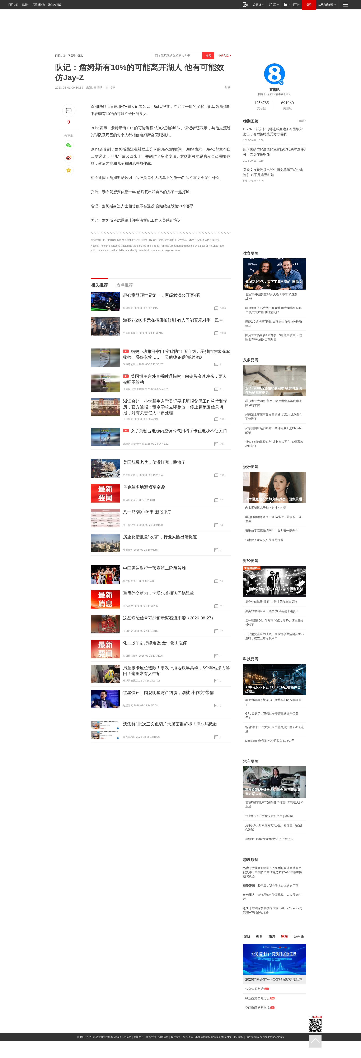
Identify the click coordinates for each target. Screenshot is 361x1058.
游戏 (247, 936)
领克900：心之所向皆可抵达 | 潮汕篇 (269, 816)
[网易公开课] (258, 4)
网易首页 (13, 4)
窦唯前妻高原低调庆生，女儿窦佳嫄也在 (271, 530)
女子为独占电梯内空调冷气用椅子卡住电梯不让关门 (179, 431)
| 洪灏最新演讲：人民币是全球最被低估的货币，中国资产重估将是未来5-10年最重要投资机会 (272, 872)
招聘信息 (163, 1037)
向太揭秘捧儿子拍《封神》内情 (265, 507)
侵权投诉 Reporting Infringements (265, 1037)
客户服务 (176, 1037)
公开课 (299, 936)
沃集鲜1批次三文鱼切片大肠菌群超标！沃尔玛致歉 (170, 724)
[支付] (286, 4)
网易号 (71, 55)
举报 (228, 87)
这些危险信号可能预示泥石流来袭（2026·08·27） (169, 618)
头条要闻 (250, 360)
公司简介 (139, 1037)
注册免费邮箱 (325, 4)
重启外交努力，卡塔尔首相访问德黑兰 (158, 593)
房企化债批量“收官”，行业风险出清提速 (160, 537)
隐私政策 (188, 1037)
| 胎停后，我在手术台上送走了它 (270, 885)
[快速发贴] (68, 110)
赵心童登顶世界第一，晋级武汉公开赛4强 (162, 295)
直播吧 (98, 87)
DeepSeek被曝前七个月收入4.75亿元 (269, 740)
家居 (284, 936)
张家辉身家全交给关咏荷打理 (264, 540)
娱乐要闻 (250, 467)
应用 (24, 4)
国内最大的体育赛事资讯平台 (274, 94)
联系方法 (151, 1037)
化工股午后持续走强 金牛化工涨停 (155, 643)
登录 (308, 4)
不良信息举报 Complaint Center (213, 1037)
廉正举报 (238, 1037)
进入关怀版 (54, 4)
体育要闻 (250, 253)
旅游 (272, 936)
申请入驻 (224, 55)
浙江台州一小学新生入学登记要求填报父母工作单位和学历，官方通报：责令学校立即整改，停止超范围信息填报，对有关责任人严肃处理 (175, 407)
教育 (259, 936)
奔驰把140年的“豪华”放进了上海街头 (269, 839)
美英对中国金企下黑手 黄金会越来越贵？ (272, 611)
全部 (301, 120)
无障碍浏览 (39, 4)
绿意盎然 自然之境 (257, 998)
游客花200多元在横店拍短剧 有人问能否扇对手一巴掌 (173, 320)
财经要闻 (250, 561)
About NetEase (122, 1037)
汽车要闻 (250, 761)
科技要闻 (250, 659)
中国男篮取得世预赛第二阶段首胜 (154, 568)
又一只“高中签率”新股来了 (147, 512)
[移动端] (245, 4)
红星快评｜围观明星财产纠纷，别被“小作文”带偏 (168, 692)
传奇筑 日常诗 (254, 988)
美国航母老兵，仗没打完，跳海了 (154, 462)
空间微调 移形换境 (257, 1007)
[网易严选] (273, 4)
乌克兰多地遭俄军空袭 (144, 487)
